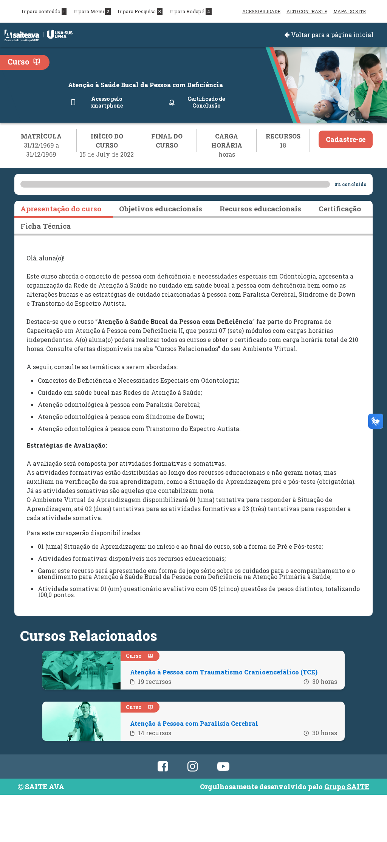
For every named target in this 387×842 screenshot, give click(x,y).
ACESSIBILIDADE (261, 11)
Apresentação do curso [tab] (60, 208)
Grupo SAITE (346, 786)
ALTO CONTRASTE (306, 11)
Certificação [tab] (340, 208)
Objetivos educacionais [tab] (160, 208)
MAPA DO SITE (349, 11)
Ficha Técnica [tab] (45, 226)
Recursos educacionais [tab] (260, 208)
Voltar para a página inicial (331, 34)
